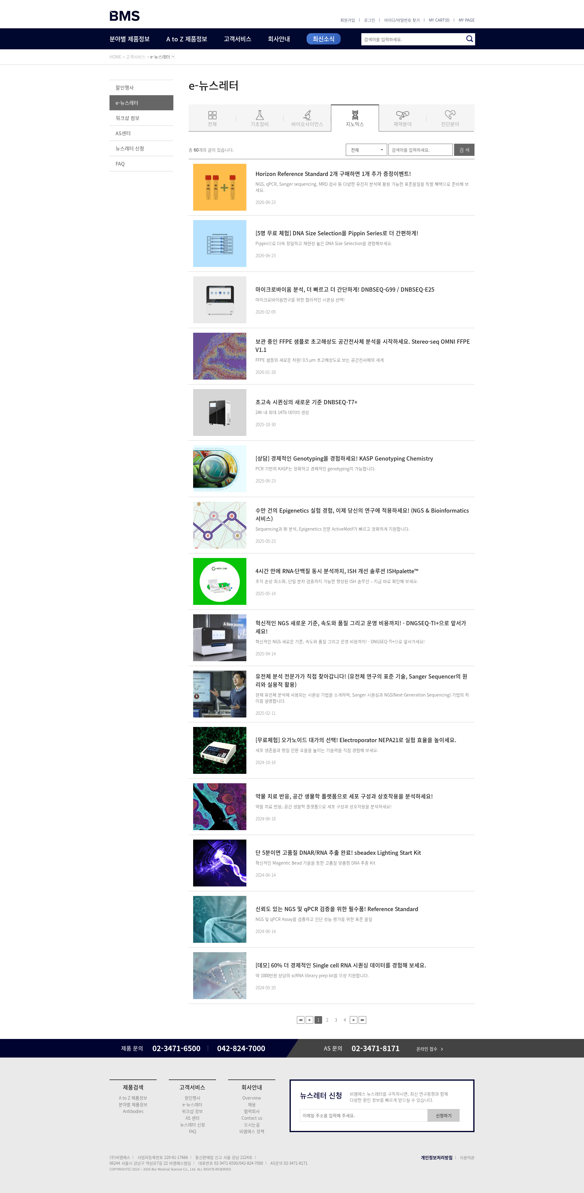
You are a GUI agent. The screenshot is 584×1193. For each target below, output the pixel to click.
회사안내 (279, 38)
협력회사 (252, 1111)
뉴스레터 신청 (130, 148)
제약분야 (403, 124)
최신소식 (324, 38)
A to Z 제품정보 (186, 38)
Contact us (252, 1118)
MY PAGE (466, 20)
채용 (252, 1104)
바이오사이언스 (307, 124)
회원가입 (347, 20)
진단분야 (450, 124)
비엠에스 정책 (251, 1131)
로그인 (369, 20)
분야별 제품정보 (129, 38)
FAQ (120, 163)
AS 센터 (193, 1118)
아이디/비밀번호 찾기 (402, 20)
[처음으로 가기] (300, 1020)
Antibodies (133, 1111)
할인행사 (125, 87)
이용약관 (467, 1157)
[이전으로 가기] (309, 1020)
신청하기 (444, 1115)
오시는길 (252, 1124)
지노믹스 (355, 124)
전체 (212, 124)
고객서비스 (237, 38)
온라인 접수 (428, 1049)
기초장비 (260, 124)
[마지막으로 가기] (362, 1020)
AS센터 (123, 133)
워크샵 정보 (128, 117)
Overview (251, 1098)
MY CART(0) (439, 20)
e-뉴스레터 (127, 102)
